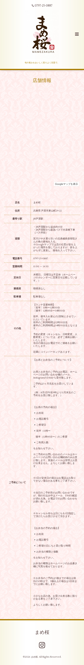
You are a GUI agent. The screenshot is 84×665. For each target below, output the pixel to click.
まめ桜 (42, 632)
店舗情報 (42, 80)
